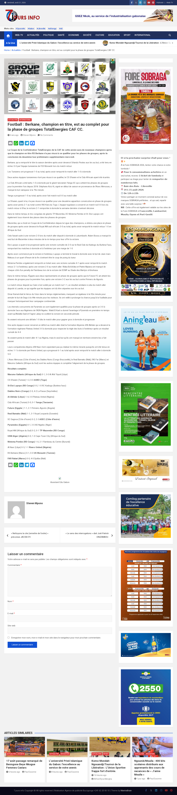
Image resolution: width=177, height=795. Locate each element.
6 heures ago (14, 772)
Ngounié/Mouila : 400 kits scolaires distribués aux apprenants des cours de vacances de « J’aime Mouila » (149, 767)
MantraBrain (126, 790)
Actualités (33, 35)
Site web (11, 625)
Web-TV (169, 3)
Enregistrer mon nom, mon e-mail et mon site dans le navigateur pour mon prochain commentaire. (56, 637)
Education (114, 35)
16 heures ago (100, 775)
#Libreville (41, 29)
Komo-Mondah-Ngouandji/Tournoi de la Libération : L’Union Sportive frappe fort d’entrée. (109, 766)
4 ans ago (14, 135)
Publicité (160, 3)
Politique (48, 35)
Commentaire (15, 565)
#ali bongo (52, 29)
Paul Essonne (30, 772)
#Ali (60, 29)
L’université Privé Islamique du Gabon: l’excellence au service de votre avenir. (65, 764)
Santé (61, 35)
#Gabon (31, 29)
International (142, 35)
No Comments (46, 135)
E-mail (11, 613)
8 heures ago (57, 772)
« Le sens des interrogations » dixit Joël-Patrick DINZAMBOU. (87, 535)
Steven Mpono (29, 135)
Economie (73, 35)
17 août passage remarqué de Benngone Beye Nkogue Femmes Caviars (24, 764)
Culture (99, 35)
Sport (127, 35)
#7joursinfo (20, 29)
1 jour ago (141, 779)
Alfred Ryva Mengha (103, 779)
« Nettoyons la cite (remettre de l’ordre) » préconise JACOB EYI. (29, 535)
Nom (11, 601)
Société (87, 35)
